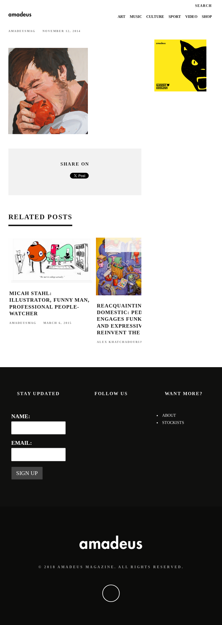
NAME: (20, 416)
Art (121, 16)
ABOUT (169, 415)
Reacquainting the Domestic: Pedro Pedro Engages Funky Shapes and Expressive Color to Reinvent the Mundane (137, 319)
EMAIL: (21, 443)
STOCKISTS (173, 423)
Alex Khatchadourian (121, 341)
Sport (175, 16)
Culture (155, 16)
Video (191, 16)
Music (136, 16)
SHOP (207, 16)
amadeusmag (22, 31)
